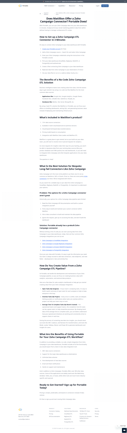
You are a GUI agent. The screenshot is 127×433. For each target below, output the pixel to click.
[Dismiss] (125, 1)
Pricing (81, 6)
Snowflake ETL (68, 414)
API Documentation (54, 416)
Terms (96, 416)
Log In (97, 6)
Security (97, 411)
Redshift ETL (67, 419)
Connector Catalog (54, 411)
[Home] (40, 13)
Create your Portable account (51, 49)
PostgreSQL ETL (68, 422)
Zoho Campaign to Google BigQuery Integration (57, 244)
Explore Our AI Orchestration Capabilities (73, 1)
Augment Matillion (46, 13)
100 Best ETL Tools (85, 411)
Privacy (97, 414)
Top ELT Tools (83, 414)
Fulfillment (82, 421)
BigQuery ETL (68, 416)
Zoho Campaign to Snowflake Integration (55, 240)
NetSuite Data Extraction (71, 411)
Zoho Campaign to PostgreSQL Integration (55, 250)
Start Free (105, 6)
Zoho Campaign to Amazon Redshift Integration (57, 247)
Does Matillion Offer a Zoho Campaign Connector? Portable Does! (70, 13)
